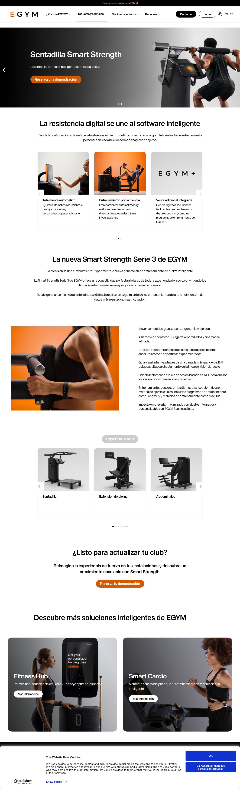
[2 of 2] (121, 104)
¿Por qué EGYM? (57, 14)
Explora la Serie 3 (120, 439)
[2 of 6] (115, 526)
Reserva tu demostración (120, 583)
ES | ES (229, 14)
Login (207, 14)
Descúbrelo (44, 81)
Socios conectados (124, 14)
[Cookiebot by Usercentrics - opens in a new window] (22, 781)
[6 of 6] (127, 526)
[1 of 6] (113, 526)
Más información (28, 694)
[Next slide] (235, 70)
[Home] (24, 14)
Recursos (151, 14)
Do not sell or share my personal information (210, 767)
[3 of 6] (118, 526)
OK (211, 755)
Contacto (186, 14)
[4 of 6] (121, 526)
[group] (63, 191)
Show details (54, 781)
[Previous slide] (4, 70)
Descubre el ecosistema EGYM (120, 3)
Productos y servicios (90, 14)
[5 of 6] (124, 526)
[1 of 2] (118, 104)
